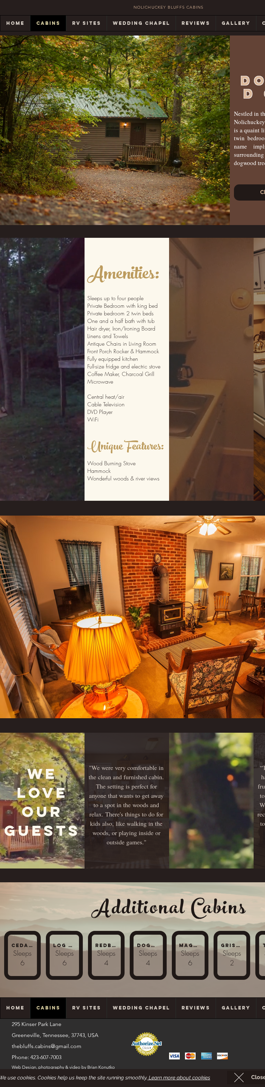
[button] (239, 1077)
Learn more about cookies (178, 1078)
